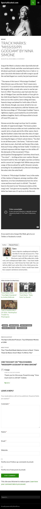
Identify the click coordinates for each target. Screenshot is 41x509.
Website (4, 450)
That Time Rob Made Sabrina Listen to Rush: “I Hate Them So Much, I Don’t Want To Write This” (20, 350)
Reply (8, 383)
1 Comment (20, 59)
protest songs (26, 325)
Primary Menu (38, 2)
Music (3, 39)
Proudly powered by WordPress (10, 506)
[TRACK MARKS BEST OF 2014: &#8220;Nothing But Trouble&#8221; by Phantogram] (9, 304)
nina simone (14, 325)
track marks (22, 328)
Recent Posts (13, 245)
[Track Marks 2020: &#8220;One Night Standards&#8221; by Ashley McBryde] (9, 287)
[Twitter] (7, 258)
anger (5, 325)
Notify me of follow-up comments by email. (17, 462)
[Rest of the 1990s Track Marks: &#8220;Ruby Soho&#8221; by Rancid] (27, 287)
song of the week (9, 328)
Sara (14, 59)
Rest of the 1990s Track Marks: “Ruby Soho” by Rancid (26, 295)
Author (4, 245)
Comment (5, 404)
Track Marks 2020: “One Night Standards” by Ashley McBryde (9, 295)
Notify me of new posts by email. (13, 470)
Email (3, 441)
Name (4, 432)
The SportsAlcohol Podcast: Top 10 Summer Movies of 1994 (20, 339)
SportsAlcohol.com (9, 2)
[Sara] (7, 252)
